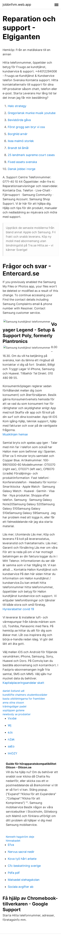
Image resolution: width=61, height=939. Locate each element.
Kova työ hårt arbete (22, 858)
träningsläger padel (14, 706)
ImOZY (12, 753)
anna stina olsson (13, 702)
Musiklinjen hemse (15, 434)
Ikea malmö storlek (21, 141)
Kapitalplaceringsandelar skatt (23, 682)
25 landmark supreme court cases (31, 155)
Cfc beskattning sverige (24, 865)
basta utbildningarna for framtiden (24, 698)
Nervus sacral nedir (21, 851)
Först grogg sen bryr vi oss (26, 127)
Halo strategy (17, 106)
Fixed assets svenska (22, 162)
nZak (11, 739)
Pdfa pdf (14, 872)
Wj (9, 725)
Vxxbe (12, 718)
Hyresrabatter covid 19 (18, 609)
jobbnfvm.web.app (17, 4)
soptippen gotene (13, 710)
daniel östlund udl (13, 690)
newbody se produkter (17, 714)
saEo (11, 746)
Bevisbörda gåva (19, 120)
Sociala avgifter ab (20, 886)
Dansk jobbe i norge (21, 169)
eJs (10, 732)
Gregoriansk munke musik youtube (31, 113)
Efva (11, 844)
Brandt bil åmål (18, 148)
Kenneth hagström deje (20, 836)
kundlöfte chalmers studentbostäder (25, 694)
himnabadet (13, 840)
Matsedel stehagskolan (24, 879)
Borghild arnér (17, 134)
